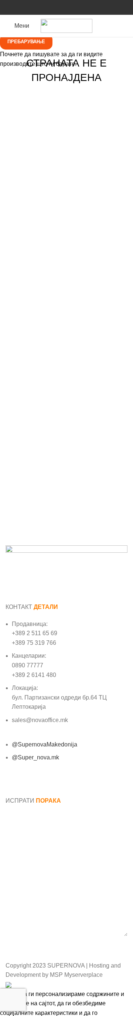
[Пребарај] (125, 25)
